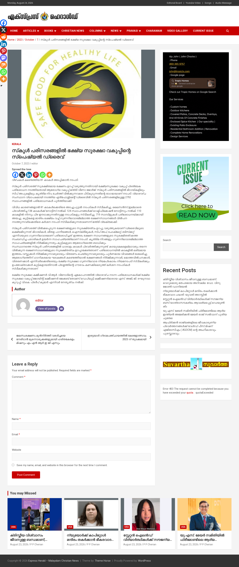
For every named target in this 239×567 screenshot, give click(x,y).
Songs (208, 3)
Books (48, 30)
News (114, 30)
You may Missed (23, 493)
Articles (29, 30)
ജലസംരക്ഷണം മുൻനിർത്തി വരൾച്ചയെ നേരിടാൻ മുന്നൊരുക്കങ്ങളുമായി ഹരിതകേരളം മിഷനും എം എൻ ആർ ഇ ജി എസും (45, 339)
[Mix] (3, 64)
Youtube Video (193, 3)
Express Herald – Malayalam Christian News (53, 560)
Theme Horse (103, 560)
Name (16, 419)
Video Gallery (177, 30)
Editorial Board (174, 3)
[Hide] (1, 85)
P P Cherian (36, 544)
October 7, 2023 (20, 163)
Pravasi (132, 30)
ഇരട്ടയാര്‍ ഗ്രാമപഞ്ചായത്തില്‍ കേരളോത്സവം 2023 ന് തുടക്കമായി (116, 337)
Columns (96, 30)
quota (190, 392)
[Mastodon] (3, 57)
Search (167, 240)
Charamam (154, 30)
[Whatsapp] (43, 175)
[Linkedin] (29, 175)
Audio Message (223, 3)
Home (14, 30)
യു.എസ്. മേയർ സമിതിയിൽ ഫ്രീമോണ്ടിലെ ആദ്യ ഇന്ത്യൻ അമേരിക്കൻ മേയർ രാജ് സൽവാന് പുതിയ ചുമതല (195, 314)
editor (34, 163)
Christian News (72, 30)
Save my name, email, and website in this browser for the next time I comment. (62, 465)
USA (13, 527)
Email (16, 434)
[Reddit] (3, 36)
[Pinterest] (36, 175)
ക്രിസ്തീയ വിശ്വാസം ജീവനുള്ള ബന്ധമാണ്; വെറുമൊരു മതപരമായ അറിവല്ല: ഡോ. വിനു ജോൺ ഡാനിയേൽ (191, 283)
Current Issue (203, 30)
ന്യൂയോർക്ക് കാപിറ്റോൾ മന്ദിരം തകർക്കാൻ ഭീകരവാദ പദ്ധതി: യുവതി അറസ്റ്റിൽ (89, 539)
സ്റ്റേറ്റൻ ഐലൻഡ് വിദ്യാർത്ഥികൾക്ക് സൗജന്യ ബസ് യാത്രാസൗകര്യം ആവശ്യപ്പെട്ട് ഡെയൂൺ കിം (193, 302)
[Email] (61, 308)
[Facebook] (15, 175)
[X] (22, 175)
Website (16, 449)
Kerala (16, 144)
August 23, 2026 (19, 544)
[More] (49, 175)
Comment (18, 376)
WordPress (144, 560)
